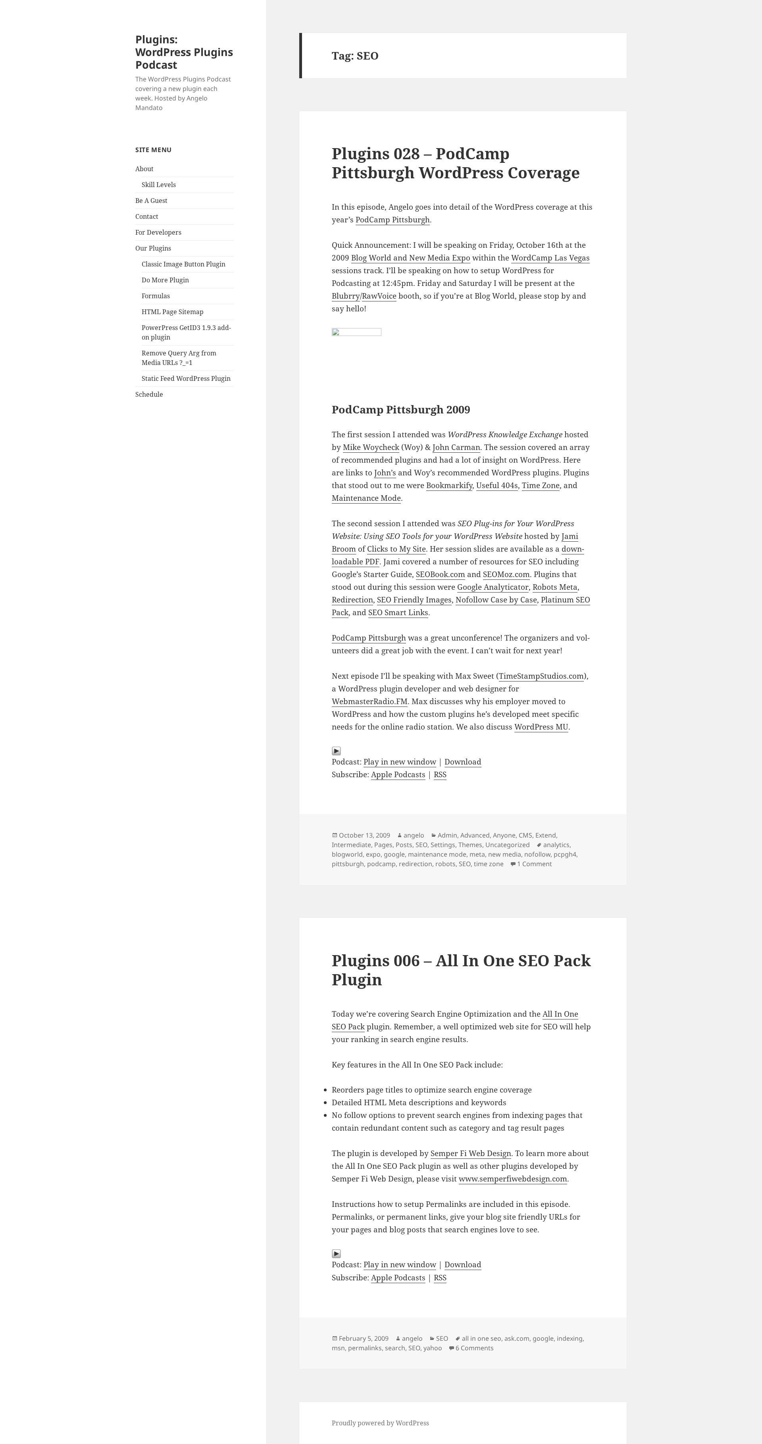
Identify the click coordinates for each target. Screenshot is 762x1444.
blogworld (347, 854)
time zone (489, 863)
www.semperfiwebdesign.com (513, 1179)
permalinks (365, 1348)
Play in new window (400, 762)
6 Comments (475, 1348)
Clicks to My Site (396, 549)
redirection (415, 863)
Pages (383, 844)
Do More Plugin (165, 280)
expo (373, 854)
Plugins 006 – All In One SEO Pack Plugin (461, 970)
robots (445, 863)
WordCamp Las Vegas (550, 258)
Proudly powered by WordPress (380, 1423)
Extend (545, 835)
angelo (414, 835)
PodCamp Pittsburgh (393, 219)
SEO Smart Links (398, 612)
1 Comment (534, 863)
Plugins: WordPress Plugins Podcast (184, 52)
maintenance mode (437, 854)
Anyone (504, 835)
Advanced (475, 835)
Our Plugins (153, 248)
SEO (421, 844)
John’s (385, 472)
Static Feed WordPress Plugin (186, 378)
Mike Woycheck (371, 447)
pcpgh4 (565, 854)
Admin (447, 835)
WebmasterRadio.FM (370, 701)
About (144, 168)
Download (462, 762)
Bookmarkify (449, 485)
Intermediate (351, 844)
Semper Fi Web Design (471, 1153)
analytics (556, 844)
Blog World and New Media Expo (410, 258)
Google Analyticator (493, 587)
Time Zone (541, 485)
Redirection (352, 600)
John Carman (456, 447)
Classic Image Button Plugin (183, 264)
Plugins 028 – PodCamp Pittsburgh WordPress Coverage (456, 163)
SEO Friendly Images (414, 600)
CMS (525, 835)
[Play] (463, 751)
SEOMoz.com (506, 574)
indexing (570, 1338)
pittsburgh (348, 863)
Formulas (156, 296)
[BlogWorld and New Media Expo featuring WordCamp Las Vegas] (463, 353)
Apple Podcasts (398, 774)
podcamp (381, 863)
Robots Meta (555, 587)
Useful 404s (497, 485)
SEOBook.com (440, 574)
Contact (146, 216)
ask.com (516, 1338)
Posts (404, 844)
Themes (470, 844)
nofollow (537, 854)
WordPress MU (541, 727)
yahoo (432, 1348)
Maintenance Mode (366, 498)
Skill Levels (159, 184)
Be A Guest (151, 200)
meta (477, 854)
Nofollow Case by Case (496, 600)
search (395, 1348)
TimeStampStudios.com (541, 676)
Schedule (149, 394)
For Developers (158, 232)
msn (338, 1348)
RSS (440, 774)
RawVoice (379, 296)
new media (504, 854)
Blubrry (346, 296)
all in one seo (481, 1338)
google (394, 854)
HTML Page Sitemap (173, 311)
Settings (443, 844)
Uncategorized (507, 844)
